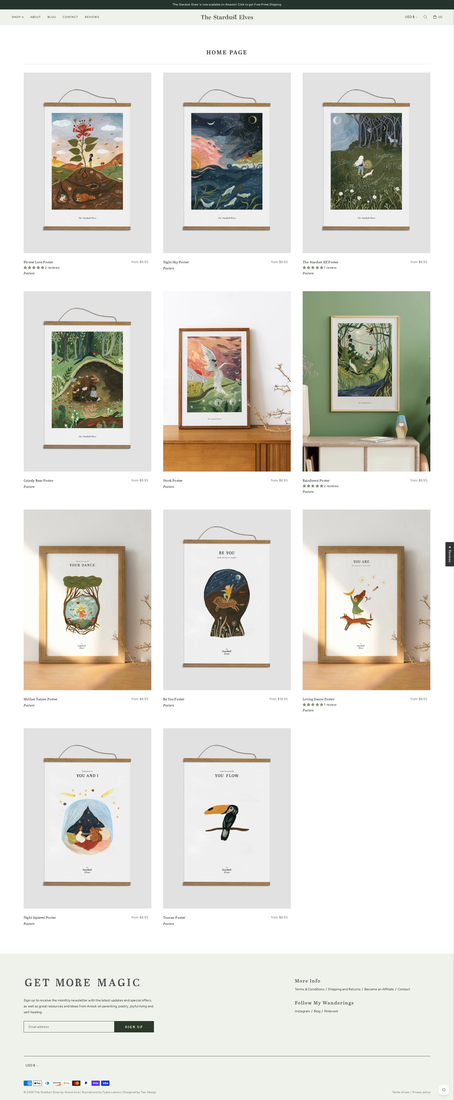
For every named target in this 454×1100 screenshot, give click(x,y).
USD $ (410, 17)
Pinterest (331, 1011)
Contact (70, 17)
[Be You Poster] (227, 600)
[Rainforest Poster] (366, 381)
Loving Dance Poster (318, 699)
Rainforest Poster (316, 480)
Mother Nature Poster (40, 699)
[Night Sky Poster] (227, 163)
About (35, 17)
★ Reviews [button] (450, 554)
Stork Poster (172, 480)
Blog (52, 17)
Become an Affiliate (379, 989)
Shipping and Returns (344, 989)
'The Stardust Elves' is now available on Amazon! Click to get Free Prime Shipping (227, 4)
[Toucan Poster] (227, 818)
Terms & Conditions (310, 989)
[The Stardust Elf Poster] (366, 163)
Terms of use (400, 1092)
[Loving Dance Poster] (366, 600)
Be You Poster (173, 699)
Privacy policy (421, 1092)
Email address (39, 1020)
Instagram (302, 1011)
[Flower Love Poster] (87, 163)
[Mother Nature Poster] (87, 600)
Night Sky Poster (176, 262)
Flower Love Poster (38, 262)
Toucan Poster (174, 917)
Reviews (92, 17)
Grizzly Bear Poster (38, 480)
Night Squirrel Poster (40, 917)
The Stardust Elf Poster (320, 262)
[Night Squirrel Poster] (87, 818)
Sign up (134, 1027)
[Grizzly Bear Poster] (87, 381)
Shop (16, 17)
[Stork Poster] (227, 381)
